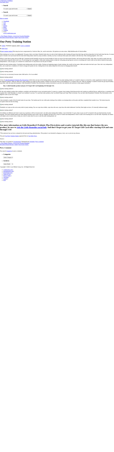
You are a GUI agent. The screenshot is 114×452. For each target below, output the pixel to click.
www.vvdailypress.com (9, 33)
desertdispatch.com (8, 171)
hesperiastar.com (7, 172)
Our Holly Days (4, 2)
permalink (32, 141)
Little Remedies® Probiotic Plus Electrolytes (16, 80)
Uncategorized (17, 141)
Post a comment (39, 141)
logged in (9, 151)
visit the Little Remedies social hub (31, 127)
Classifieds (6, 21)
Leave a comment (25, 45)
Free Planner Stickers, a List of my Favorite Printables (14, 36)
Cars (4, 22)
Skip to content (4, 18)
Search (5, 5)
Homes (5, 25)
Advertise (5, 177)
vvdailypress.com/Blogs (6, 0)
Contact (5, 178)
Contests (5, 30)
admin (3, 45)
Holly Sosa (5, 48)
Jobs (4, 24)
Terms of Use (6, 174)
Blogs (4, 27)
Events (5, 28)
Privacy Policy (7, 175)
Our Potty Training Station (12, 136)
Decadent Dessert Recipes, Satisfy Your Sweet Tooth (14, 37)
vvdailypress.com (8, 169)
